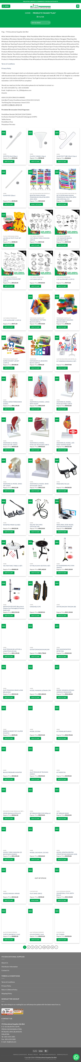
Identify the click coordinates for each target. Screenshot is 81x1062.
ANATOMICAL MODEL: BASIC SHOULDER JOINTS (39, 484)
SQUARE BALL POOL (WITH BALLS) (65, 894)
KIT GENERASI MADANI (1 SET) (66, 361)
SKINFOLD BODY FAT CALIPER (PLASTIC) (13, 732)
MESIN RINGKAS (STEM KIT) (12, 813)
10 (44, 947)
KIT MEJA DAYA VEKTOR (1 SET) (40, 566)
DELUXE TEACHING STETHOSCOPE (36, 525)
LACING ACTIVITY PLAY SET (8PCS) (12, 239)
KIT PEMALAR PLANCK (64, 731)
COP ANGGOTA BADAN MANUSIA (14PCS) (64, 239)
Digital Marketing (49, 1059)
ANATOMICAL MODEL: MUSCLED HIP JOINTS (10, 443)
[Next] (56, 947)
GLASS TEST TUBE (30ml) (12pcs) (67, 156)
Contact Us (5, 970)
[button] (6, 6)
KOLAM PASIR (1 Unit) (37, 934)
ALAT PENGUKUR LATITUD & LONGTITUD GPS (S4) (12, 650)
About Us (4, 963)
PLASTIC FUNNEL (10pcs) (38, 156)
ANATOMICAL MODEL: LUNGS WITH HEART (39, 403)
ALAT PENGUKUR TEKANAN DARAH (39, 773)
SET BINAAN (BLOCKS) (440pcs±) (40, 813)
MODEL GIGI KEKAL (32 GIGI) (39, 852)
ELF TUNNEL (61, 934)
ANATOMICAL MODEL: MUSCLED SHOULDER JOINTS (39, 443)
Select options (36, 204)
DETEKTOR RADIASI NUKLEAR (39, 649)
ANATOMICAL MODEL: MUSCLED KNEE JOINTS (64, 403)
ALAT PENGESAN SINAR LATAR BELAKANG (13, 691)
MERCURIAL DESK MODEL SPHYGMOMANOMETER (65, 525)
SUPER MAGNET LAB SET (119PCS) (11, 362)
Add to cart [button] (9, 161)
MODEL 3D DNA (35, 731)
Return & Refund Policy (9, 990)
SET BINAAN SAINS (63, 813)
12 (52, 947)
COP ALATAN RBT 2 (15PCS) (65, 279)
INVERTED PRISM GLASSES (11, 525)
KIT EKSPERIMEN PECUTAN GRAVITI (65, 566)
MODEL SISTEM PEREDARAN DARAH (12, 403)
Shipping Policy (6, 993)
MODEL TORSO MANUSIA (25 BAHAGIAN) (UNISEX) (12, 853)
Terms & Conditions (8, 64)
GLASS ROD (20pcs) (9, 195)
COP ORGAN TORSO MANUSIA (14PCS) (40, 239)
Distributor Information (9, 967)
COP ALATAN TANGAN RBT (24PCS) (12, 280)
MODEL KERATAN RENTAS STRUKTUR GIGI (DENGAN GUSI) (67, 853)
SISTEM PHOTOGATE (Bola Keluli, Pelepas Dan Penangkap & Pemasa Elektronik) (13, 608)
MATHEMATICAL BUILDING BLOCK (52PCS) (39, 362)
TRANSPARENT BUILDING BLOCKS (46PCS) (65, 321)
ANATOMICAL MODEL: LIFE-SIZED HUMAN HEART (66, 443)
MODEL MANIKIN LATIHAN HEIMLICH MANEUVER (65, 691)
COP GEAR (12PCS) (36, 279)
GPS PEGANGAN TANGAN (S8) (66, 606)
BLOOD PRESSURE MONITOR (12, 772)
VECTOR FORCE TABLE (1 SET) (12, 566)
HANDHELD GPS (35, 606)
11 (48, 947)
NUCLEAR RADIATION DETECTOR (64, 650)
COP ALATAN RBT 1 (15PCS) (12, 320)
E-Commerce (37, 1059)
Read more (35, 900)
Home (28, 13)
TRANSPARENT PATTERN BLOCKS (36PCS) (38, 321)
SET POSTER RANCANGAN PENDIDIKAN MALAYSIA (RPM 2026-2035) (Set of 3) (66, 197)
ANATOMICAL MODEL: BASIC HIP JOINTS (12, 484)
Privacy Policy (6, 68)
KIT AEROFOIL (61, 772)
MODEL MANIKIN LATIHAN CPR (40, 690)
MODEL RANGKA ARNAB (11, 893)
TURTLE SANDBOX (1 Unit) (11, 934)
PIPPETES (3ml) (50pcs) (10, 156)
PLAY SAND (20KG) (36, 893)
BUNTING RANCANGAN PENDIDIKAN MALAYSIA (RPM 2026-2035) (39, 197)
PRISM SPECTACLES (63, 484)
